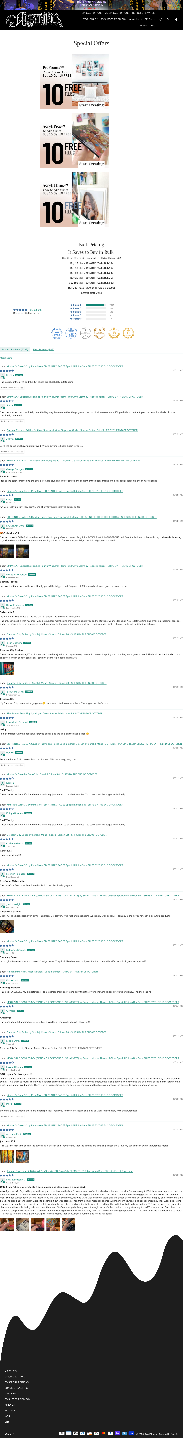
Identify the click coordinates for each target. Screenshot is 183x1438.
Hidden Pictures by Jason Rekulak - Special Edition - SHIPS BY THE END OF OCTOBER (52, 971)
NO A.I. (8, 1416)
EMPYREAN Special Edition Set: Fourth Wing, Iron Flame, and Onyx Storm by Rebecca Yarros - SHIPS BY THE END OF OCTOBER (75, 396)
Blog (7, 1421)
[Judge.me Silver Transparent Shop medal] (85, 333)
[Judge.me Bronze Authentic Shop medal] (100, 333)
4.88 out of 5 (35, 309)
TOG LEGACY (12, 1393)
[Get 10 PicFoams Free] (91, 80)
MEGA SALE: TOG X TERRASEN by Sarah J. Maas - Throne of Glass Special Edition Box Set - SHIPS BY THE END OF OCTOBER (73, 460)
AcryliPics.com (151, 1434)
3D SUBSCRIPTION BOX (17, 1399)
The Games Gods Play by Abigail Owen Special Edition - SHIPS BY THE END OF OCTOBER (55, 713)
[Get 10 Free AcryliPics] (91, 139)
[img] (27, 309)
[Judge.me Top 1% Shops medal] (114, 333)
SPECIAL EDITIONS (15, 1376)
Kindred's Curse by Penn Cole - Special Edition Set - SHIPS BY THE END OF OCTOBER (52, 774)
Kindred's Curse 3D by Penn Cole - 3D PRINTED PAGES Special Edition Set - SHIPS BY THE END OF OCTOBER (65, 366)
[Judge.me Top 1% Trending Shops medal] (128, 333)
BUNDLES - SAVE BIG (16, 1387)
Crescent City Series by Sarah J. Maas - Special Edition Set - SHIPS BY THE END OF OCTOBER (57, 634)
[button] (161, 19)
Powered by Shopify (168, 1434)
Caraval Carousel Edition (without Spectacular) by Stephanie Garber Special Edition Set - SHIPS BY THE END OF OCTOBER (72, 430)
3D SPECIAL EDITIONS (17, 1382)
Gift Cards (10, 1410)
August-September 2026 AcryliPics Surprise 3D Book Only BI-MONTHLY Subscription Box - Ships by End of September (70, 1171)
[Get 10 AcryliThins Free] (91, 198)
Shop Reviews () (43, 349)
